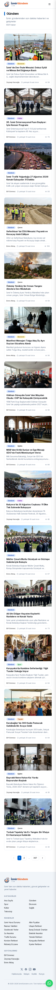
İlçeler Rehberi (35, 944)
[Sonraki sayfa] (42, 858)
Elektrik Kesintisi (36, 933)
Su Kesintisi (9, 933)
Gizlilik (34, 974)
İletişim (26, 974)
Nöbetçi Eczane (11, 944)
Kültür (6, 908)
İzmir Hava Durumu (12, 922)
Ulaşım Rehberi (35, 926)
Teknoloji (8, 911)
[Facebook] (26, 969)
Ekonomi (32, 904)
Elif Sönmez (9, 955)
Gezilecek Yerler (11, 930)
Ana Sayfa (8, 900)
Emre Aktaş (9, 962)
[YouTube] (34, 969)
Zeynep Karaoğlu (11, 959)
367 (35, 858)
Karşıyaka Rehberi (37, 941)
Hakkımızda (17, 974)
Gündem (32, 900)
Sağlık (31, 908)
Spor (6, 904)
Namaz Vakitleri (10, 926)
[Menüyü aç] (49, 4)
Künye (41, 974)
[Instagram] (30, 969)
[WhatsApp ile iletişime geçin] (49, 983)
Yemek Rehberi (35, 937)
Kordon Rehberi (11, 941)
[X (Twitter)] (21, 969)
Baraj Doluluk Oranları (38, 930)
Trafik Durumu (10, 937)
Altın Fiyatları (34, 922)
